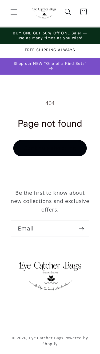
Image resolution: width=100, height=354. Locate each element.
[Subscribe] (81, 229)
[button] (13, 11)
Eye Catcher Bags (46, 337)
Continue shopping (50, 148)
